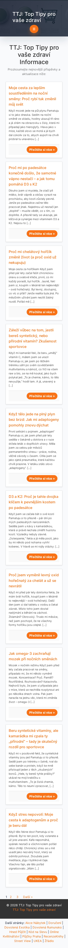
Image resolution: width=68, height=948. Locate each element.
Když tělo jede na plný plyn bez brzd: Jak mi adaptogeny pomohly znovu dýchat (34, 419)
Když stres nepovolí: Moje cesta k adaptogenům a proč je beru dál (33, 820)
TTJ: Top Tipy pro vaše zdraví (34, 17)
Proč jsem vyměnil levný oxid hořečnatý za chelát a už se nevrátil (34, 580)
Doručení (54, 923)
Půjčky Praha (31, 936)
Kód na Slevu (38, 932)
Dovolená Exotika (17, 927)
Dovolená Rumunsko (47, 927)
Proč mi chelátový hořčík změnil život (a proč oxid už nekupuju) (32, 257)
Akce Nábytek (35, 923)
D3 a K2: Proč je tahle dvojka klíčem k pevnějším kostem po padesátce (33, 502)
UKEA (38, 941)
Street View (22, 941)
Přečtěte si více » (42, 149)
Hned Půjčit (17, 932)
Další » (28, 897)
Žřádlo (49, 941)
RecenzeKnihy (53, 936)
